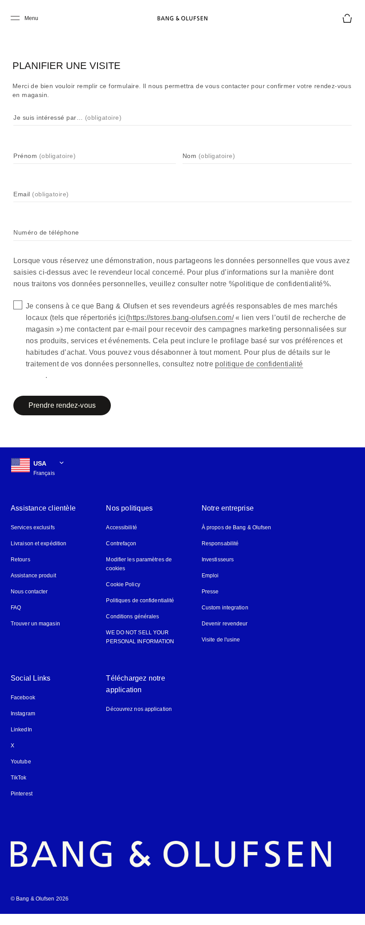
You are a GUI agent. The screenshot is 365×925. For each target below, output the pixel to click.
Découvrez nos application (139, 709)
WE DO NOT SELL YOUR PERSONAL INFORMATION (140, 637)
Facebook (23, 697)
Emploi (210, 575)
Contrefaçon (121, 543)
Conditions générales (132, 616)
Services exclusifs (33, 527)
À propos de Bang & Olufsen (237, 527)
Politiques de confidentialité (140, 600)
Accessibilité (121, 527)
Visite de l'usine (221, 640)
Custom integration (225, 607)
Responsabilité (220, 543)
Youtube (21, 762)
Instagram (23, 713)
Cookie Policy (123, 584)
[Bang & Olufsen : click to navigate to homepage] (182, 18)
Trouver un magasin (35, 624)
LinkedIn (21, 729)
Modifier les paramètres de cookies (139, 564)
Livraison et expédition (38, 543)
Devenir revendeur (225, 624)
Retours (20, 559)
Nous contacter (29, 591)
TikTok (19, 778)
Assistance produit (33, 575)
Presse (210, 591)
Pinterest (21, 794)
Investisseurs (218, 559)
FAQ (16, 607)
